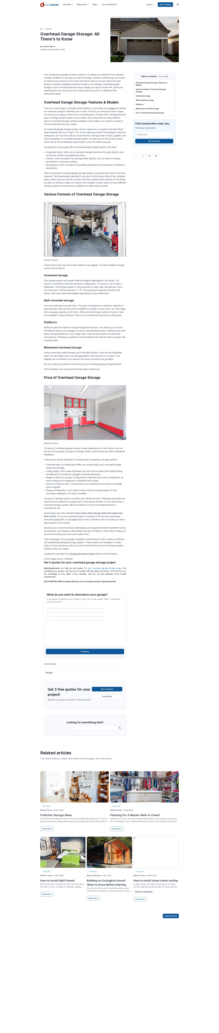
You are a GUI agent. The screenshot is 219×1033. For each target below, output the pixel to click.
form (55, 369)
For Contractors (109, 4)
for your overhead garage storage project (103, 568)
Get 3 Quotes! (107, 689)
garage (111, 108)
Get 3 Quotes (165, 4)
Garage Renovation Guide (82, 554)
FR (178, 4)
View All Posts (170, 916)
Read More (47, 829)
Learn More (107, 696)
